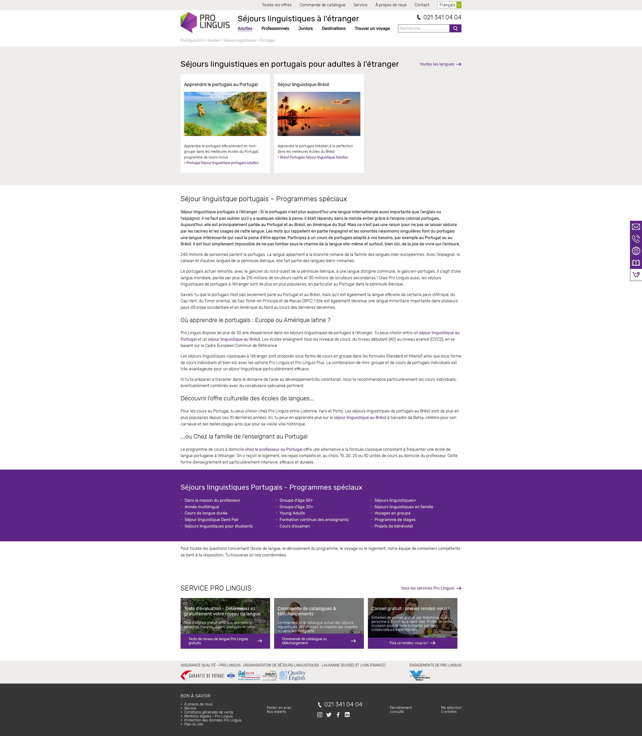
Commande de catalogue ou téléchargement (304, 641)
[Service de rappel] (636, 239)
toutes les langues (437, 64)
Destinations (334, 28)
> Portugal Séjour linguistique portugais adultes (221, 163)
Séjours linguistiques (239, 40)
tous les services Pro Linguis (427, 588)
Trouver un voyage (372, 28)
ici (251, 555)
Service (360, 5)
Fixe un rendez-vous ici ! (409, 643)
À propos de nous (391, 5)
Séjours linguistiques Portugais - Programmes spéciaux (271, 487)
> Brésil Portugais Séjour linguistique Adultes (313, 157)
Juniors (305, 28)
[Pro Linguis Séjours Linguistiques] (205, 22)
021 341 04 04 (442, 17)
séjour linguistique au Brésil (234, 339)
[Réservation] (636, 275)
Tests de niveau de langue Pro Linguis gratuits (218, 641)
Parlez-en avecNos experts (279, 710)
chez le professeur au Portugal (273, 449)
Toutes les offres (277, 5)
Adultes (245, 28)
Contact (422, 5)
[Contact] (636, 227)
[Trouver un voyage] (636, 251)
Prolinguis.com (192, 40)
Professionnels (275, 28)
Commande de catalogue (322, 5)
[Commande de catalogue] (636, 263)
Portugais (267, 40)
